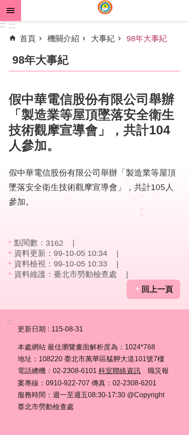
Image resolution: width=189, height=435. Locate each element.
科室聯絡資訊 (119, 370)
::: (2, 25)
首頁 (28, 38)
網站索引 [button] (10, 10)
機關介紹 (63, 38)
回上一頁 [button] (157, 289)
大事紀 (103, 38)
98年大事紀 (147, 38)
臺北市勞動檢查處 (105, 10)
